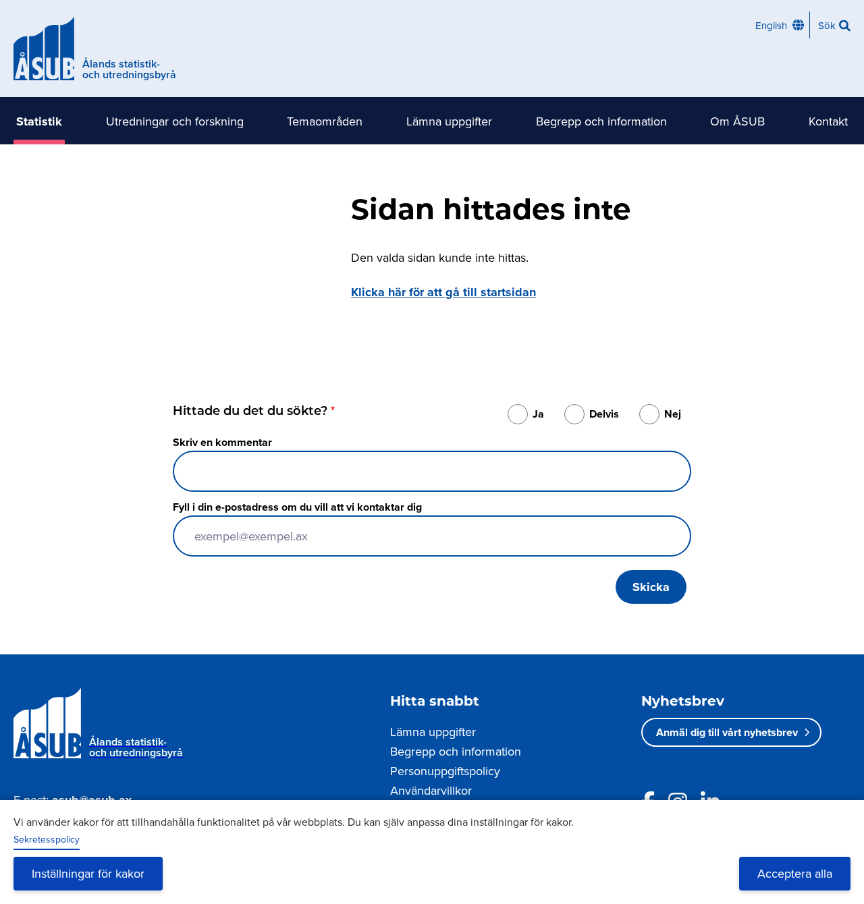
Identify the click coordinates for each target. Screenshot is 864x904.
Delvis (604, 414)
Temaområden (324, 121)
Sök (827, 25)
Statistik (39, 121)
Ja (538, 414)
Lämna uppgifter (449, 121)
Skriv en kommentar (222, 442)
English (771, 25)
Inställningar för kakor (88, 873)
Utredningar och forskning (175, 121)
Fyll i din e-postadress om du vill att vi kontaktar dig (297, 507)
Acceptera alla (794, 873)
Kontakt (828, 121)
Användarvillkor (431, 790)
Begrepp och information (601, 121)
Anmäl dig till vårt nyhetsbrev (727, 732)
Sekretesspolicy (47, 839)
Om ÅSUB (737, 121)
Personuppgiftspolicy (445, 770)
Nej (672, 414)
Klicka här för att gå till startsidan (443, 292)
